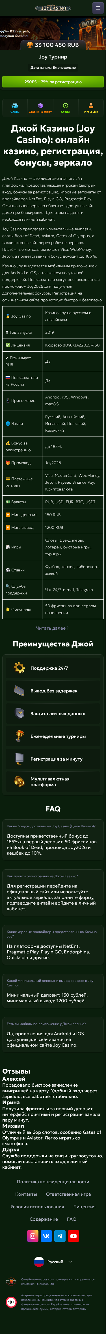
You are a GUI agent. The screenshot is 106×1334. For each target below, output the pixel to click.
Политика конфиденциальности (53, 1181)
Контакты (26, 1194)
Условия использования (37, 1206)
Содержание (44, 1219)
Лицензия (84, 1206)
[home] (53, 8)
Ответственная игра (68, 1194)
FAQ (71, 1219)
